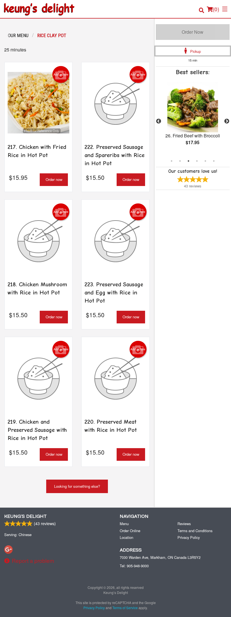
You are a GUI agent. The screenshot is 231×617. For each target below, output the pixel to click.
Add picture (61, 74)
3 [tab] (188, 161)
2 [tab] (180, 161)
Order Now (192, 32)
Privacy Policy (188, 537)
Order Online (130, 530)
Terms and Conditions (194, 530)
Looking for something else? (77, 486)
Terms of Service (125, 607)
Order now (54, 179)
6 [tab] (214, 161)
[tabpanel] (192, 118)
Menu (124, 523)
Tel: (134, 565)
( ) (216, 9)
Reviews (184, 523)
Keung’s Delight (25, 516)
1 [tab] (171, 161)
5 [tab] (205, 161)
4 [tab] (197, 161)
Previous (158, 121)
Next (227, 121)
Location (126, 537)
